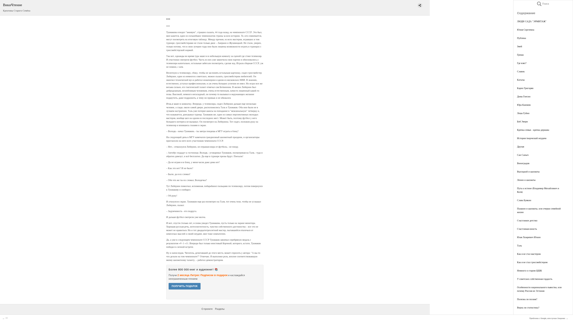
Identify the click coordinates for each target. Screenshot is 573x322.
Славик (521, 71)
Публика (521, 38)
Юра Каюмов (524, 104)
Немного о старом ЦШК (529, 270)
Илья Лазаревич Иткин (529, 237)
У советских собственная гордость (534, 278)
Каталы (521, 79)
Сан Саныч (523, 154)
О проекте (207, 309)
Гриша (520, 54)
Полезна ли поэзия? (527, 299)
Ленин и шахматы (526, 179)
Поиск (542, 4)
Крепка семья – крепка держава (533, 129)
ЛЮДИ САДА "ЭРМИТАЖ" (531, 21)
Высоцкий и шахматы (528, 171)
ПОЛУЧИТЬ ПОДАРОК (185, 286)
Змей (519, 46)
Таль (519, 245)
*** (7, 318)
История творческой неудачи (531, 138)
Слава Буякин (524, 200)
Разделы (220, 309)
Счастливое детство (527, 220)
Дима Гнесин (523, 96)
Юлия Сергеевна (525, 29)
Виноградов (523, 163)
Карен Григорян (525, 88)
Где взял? (521, 63)
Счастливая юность (527, 228)
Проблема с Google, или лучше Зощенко (547, 318)
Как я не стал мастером (529, 253)
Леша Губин (523, 113)
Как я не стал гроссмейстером (532, 262)
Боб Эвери (522, 121)
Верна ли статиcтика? (528, 307)
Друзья (520, 146)
